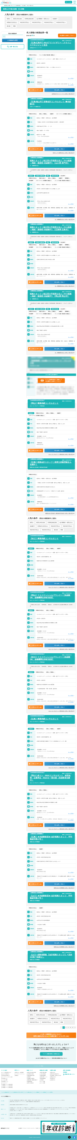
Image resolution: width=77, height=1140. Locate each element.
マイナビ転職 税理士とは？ (6, 1072)
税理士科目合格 (17, 18)
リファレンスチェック (43, 1118)
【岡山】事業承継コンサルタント (44, 403)
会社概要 (20, 1128)
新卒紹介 (28, 1113)
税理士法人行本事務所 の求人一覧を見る (63, 888)
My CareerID (40, 1109)
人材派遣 (11, 1113)
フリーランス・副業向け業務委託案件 (27, 1101)
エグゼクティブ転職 (40, 1113)
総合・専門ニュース (21, 1107)
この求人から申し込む (36, 90)
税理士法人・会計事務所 (19, 1072)
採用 (37, 1128)
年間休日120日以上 (12, 22)
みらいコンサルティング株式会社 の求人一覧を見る (61, 454)
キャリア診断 (42, 1081)
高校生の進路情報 (12, 1104)
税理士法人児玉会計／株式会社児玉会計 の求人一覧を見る (59, 513)
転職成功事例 (30, 1081)
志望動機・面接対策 (31, 1078)
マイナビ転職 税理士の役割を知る (51, 1054)
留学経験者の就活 (17, 1100)
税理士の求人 (53, 1072)
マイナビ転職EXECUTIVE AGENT (16, 1092)
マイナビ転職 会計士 (28, 1092)
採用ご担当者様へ (67, 1070)
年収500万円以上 (61, 22)
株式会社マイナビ (5, 1128)
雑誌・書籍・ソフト (61, 1107)
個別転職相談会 (43, 1078)
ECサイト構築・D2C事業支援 (27, 1109)
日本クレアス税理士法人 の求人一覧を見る (63, 152)
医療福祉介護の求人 (37, 1101)
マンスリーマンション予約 (64, 1109)
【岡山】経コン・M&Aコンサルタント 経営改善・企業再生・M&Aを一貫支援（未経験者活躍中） (50, 777)
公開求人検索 (53, 1070)
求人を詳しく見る (58, 90)
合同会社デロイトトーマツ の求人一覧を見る (62, 93)
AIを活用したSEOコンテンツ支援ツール (16, 1110)
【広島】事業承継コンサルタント (44, 719)
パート (55, 1100)
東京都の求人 (53, 1078)
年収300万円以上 (36, 22)
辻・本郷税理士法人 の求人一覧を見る (64, 219)
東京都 (8, 26)
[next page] (75, 1027)
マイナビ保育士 (50, 1092)
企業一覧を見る (14, 46)
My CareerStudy (35, 1109)
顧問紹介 (57, 1113)
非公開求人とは (4, 1078)
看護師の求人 (66, 1113)
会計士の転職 (46, 1113)
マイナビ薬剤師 (43, 1092)
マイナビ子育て (19, 1109)
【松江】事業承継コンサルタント (44, 538)
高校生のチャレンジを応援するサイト (30, 1107)
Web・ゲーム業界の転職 (17, 1113)
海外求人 (39, 1100)
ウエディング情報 (68, 1107)
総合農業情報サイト (13, 1109)
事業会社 (16, 1075)
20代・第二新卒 (24, 1113)
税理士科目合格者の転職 (32, 1072)
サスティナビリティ (31, 1128)
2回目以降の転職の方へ (6, 1075)
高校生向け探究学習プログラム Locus (22, 1104)
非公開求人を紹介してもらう (67, 35)
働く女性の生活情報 (54, 1107)
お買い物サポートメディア (55, 1109)
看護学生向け (22, 1100)
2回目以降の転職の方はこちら (59, 1058)
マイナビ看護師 (36, 1092)
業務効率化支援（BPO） (18, 1118)
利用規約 (65, 1072)
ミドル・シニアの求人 (60, 1100)
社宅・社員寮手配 (36, 1118)
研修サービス (12, 1118)
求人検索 (23, 5)
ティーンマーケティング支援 (41, 1107)
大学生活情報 (48, 1107)
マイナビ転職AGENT (5, 1092)
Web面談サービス (5, 1081)
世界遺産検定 (73, 1107)
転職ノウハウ (30, 1070)
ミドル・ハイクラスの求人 (45, 1100)
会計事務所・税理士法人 (43, 18)
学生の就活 (11, 1100)
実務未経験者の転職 (31, 1075)
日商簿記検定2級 (29, 18)
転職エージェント (33, 1113)
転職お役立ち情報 (44, 1070)
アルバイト (52, 1100)
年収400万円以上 (49, 22)
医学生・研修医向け (28, 1100)
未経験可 (55, 18)
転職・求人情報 (34, 1100)
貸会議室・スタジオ (30, 1118)
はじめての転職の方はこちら (42, 1058)
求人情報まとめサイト (13, 1107)
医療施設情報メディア (46, 1109)
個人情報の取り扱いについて (69, 1075)
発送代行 (24, 1118)
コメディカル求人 (72, 1113)
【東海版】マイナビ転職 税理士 (7, 1087)
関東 (14, 26)
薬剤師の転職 (61, 1113)
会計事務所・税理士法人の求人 (56, 1075)
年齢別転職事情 (43, 1075)
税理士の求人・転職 (52, 1113)
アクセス (24, 1128)
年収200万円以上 (24, 22)
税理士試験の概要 (43, 1072)
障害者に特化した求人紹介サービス (15, 1101)
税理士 (8, 18)
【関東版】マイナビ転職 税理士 (7, 1084)
